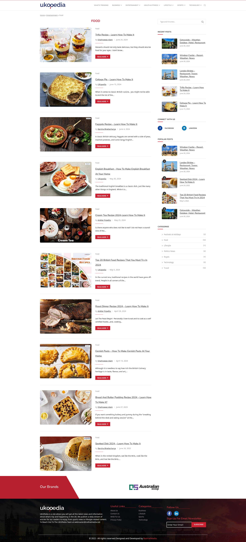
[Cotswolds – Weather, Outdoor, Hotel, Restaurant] (169, 43)
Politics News (185, 251)
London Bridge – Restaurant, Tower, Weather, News (189, 73)
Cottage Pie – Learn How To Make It (114, 79)
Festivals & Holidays (185, 234)
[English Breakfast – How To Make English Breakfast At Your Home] (65, 179)
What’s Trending (101, 5)
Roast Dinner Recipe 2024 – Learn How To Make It (121, 306)
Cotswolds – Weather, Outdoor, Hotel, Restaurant (192, 41)
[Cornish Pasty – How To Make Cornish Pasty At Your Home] (65, 361)
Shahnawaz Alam (105, 39)
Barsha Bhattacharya (107, 129)
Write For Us (115, 517)
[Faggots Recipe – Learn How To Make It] (65, 134)
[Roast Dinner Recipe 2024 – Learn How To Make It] (65, 316)
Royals (185, 257)
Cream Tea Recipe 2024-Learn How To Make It (120, 215)
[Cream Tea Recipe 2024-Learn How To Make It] (65, 225)
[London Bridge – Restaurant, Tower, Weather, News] (169, 74)
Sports (180, 5)
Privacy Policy (115, 520)
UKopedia (102, 84)
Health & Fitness (151, 5)
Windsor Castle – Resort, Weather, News (191, 57)
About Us (114, 511)
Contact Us (114, 514)
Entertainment (132, 5)
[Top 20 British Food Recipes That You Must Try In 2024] (65, 270)
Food (185, 240)
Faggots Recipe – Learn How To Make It (116, 124)
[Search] (204, 5)
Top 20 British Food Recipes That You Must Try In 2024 (193, 196)
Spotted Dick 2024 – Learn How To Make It (118, 443)
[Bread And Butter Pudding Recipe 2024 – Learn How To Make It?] (65, 407)
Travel (185, 268)
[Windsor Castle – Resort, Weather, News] (169, 59)
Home (42, 15)
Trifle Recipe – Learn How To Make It (114, 34)
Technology (194, 5)
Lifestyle (168, 5)
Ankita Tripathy (104, 220)
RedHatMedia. (150, 538)
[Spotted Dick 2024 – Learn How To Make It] (65, 454)
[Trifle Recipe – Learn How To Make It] (65, 45)
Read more (101, 57)
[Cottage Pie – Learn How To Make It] (65, 89)
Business (116, 5)
